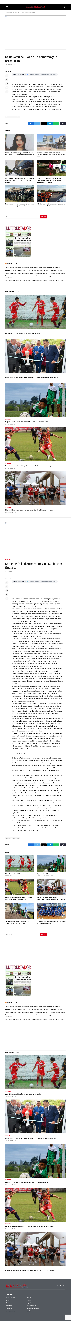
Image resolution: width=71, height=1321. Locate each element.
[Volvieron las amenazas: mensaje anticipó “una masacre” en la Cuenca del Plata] (51, 142)
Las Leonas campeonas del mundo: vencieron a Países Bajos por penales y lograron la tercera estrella (34, 280)
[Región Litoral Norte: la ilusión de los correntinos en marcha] (35, 400)
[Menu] (7, 7)
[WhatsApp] (6, 91)
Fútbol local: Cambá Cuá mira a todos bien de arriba (23, 333)
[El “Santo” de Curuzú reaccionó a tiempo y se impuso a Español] (51, 911)
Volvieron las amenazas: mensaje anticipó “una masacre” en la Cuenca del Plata (51, 154)
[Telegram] (6, 87)
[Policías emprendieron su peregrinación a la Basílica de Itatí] (51, 193)
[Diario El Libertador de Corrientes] (35, 7)
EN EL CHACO (12, 263)
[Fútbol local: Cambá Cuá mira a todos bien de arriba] (35, 312)
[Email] (6, 83)
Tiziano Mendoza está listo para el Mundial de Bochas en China (17, 922)
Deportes (8, 331)
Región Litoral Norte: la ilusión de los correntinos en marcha (26, 422)
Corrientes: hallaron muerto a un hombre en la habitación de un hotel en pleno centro (19, 180)
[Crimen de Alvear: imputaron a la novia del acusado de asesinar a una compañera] (19, 142)
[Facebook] (6, 75)
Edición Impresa (9, 53)
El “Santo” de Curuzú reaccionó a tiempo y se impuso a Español (51, 922)
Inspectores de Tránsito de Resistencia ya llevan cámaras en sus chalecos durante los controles (32, 267)
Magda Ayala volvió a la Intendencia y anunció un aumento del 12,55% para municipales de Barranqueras (35, 273)
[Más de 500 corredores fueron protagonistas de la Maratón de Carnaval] (35, 488)
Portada (7, 12)
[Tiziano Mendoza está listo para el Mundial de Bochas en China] (19, 911)
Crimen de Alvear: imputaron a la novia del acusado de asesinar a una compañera (19, 154)
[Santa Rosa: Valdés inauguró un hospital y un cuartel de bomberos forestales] (35, 356)
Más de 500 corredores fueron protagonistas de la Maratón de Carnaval (30, 510)
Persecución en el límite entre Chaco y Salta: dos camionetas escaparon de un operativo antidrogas (34, 270)
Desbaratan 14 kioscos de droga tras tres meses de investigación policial (19, 205)
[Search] (64, 7)
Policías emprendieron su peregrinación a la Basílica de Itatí (51, 205)
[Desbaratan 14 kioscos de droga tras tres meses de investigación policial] (19, 193)
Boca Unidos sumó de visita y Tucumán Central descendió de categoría (29, 466)
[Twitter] (6, 79)
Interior (7, 375)
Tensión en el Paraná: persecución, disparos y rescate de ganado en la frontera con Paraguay (49, 180)
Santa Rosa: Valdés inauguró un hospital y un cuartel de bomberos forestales (32, 377)
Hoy (18, 117)
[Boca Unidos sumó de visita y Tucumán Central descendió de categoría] (35, 444)
